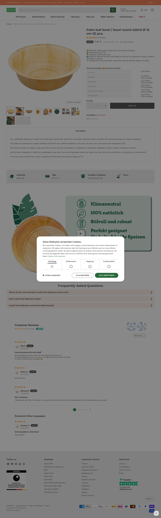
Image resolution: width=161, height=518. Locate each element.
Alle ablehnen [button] (82, 275)
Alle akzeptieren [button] (106, 275)
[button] (51, 275)
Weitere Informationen (56, 256)
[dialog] (80, 259)
